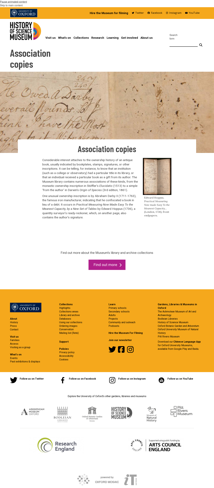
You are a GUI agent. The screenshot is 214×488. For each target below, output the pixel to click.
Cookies (63, 359)
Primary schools (117, 307)
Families (14, 340)
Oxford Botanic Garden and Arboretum (178, 325)
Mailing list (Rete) (69, 332)
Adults (112, 315)
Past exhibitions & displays (25, 361)
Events (14, 358)
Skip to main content (11, 5)
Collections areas (68, 311)
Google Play (181, 348)
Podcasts (114, 325)
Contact (14, 329)
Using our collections (70, 322)
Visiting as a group (20, 347)
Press (13, 325)
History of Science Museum (173, 322)
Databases (65, 318)
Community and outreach (122, 322)
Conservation (66, 329)
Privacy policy (67, 352)
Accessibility (66, 355)
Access (14, 343)
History (14, 322)
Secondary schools (119, 311)
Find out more (105, 265)
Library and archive (69, 315)
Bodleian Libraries (168, 318)
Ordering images (68, 325)
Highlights (64, 307)
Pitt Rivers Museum (169, 336)
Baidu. (195, 348)
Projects (113, 318)
